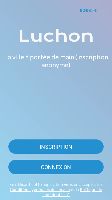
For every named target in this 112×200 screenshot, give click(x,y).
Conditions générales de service (40, 189)
